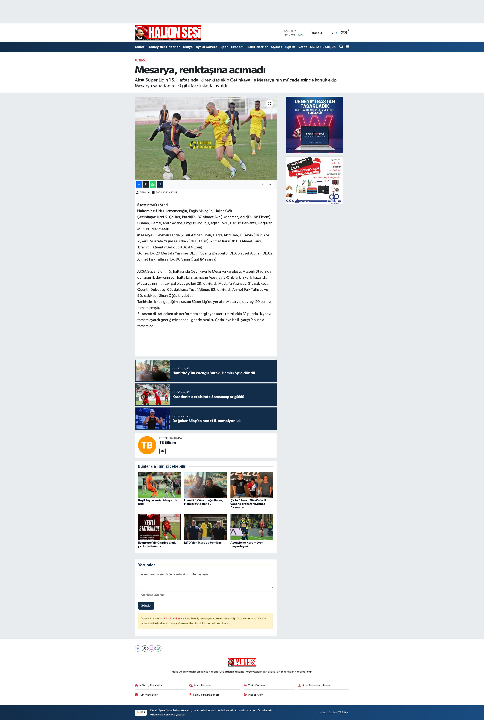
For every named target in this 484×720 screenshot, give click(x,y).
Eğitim (290, 47)
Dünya (188, 47)
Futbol (140, 60)
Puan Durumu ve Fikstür (316, 685)
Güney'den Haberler (164, 47)
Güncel (140, 47)
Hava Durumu (202, 685)
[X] (145, 648)
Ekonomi (237, 47)
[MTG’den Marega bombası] (205, 527)
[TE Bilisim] (147, 445)
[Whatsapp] (158, 648)
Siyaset (276, 47)
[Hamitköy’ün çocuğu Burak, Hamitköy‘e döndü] (205, 484)
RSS (142, 712)
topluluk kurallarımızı (172, 618)
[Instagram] (151, 648)
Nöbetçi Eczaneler (151, 685)
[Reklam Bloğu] (314, 124)
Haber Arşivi (255, 694)
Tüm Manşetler (148, 694)
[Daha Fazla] (160, 184)
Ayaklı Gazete (206, 47)
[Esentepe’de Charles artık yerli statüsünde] (159, 527)
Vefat (302, 47)
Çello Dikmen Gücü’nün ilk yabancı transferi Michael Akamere (248, 504)
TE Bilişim (343, 712)
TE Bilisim (145, 192)
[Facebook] (138, 648)
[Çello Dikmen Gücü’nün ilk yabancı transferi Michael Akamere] (252, 484)
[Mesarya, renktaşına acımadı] (206, 138)
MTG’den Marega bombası (203, 542)
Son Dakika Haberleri (206, 694)
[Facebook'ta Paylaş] (139, 184)
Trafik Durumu (256, 685)
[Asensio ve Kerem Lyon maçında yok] (252, 527)
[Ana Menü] (346, 47)
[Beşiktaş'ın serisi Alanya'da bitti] (159, 484)
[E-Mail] (162, 451)
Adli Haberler (257, 47)
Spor (224, 47)
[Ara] (341, 47)
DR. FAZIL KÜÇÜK (323, 47)
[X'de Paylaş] (146, 184)
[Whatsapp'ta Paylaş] (153, 184)
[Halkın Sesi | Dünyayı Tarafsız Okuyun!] (168, 32)
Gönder (146, 605)
